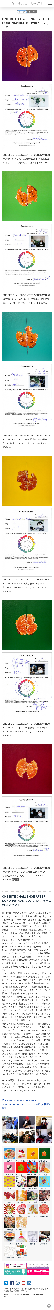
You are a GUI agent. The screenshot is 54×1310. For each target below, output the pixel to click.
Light (23, 12)
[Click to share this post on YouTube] (24, 1283)
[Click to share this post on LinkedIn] (30, 1283)
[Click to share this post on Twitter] (7, 1283)
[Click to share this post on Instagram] (19, 1283)
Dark (33, 12)
